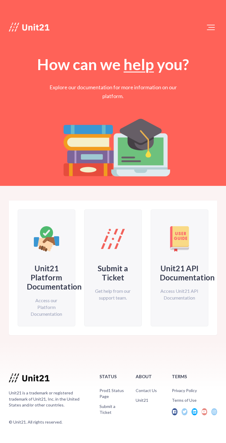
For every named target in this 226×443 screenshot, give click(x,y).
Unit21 (142, 400)
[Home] (29, 27)
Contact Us (146, 390)
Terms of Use (184, 400)
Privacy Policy (184, 390)
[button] (211, 27)
